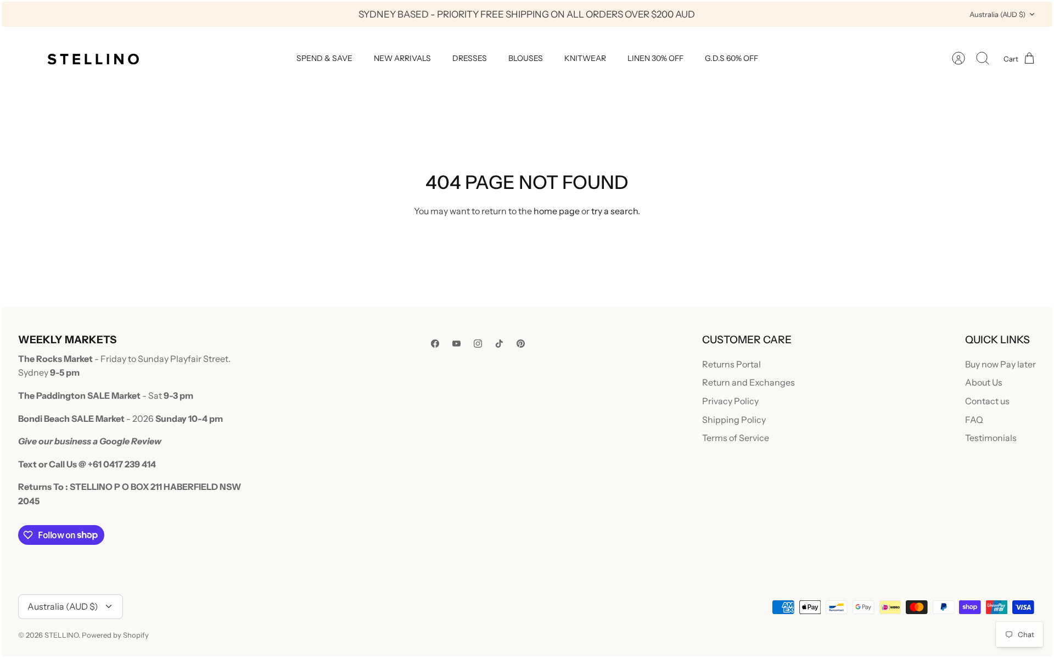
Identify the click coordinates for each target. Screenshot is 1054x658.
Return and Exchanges (748, 382)
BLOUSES (525, 58)
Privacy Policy (730, 400)
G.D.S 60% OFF (731, 58)
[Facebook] (435, 343)
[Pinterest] (520, 343)
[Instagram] (478, 343)
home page (557, 210)
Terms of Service (735, 437)
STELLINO (61, 635)
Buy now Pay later (1000, 364)
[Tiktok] (499, 343)
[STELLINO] (92, 58)
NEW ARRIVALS (402, 58)
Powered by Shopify (115, 635)
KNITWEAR (585, 58)
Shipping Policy (734, 419)
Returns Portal (731, 364)
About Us (983, 382)
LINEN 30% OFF (655, 58)
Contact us (987, 400)
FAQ (974, 419)
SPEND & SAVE (324, 58)
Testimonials (991, 437)
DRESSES (469, 58)
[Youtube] (456, 343)
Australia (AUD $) (997, 14)
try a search (614, 210)
